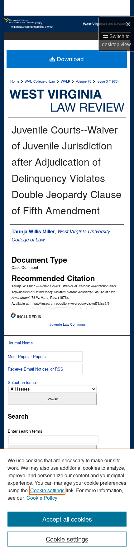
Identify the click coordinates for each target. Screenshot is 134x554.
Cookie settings (47, 490)
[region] (67, 501)
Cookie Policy (41, 497)
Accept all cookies (67, 518)
